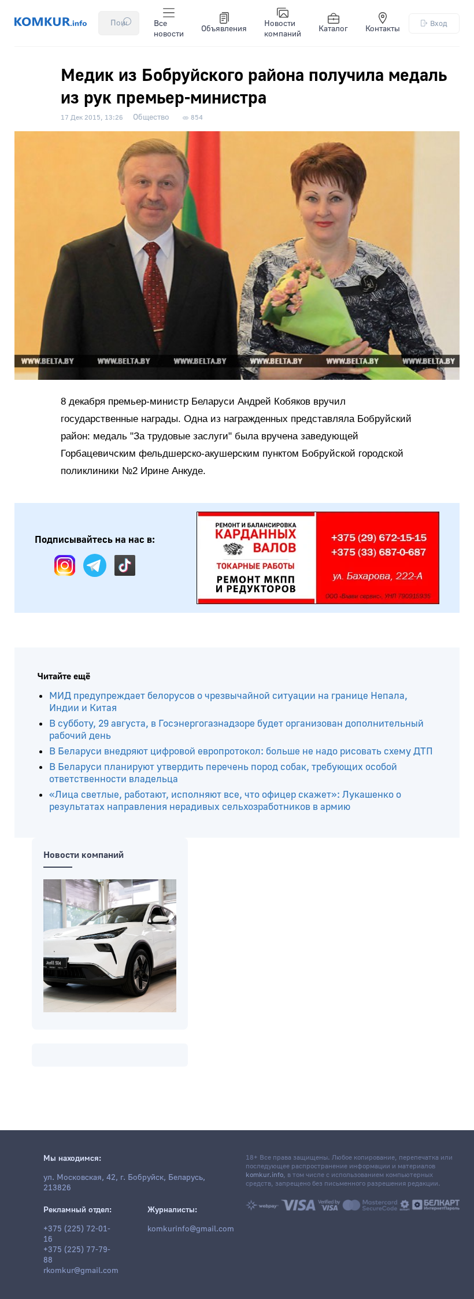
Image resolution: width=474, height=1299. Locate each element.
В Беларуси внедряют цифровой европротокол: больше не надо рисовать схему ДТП (241, 751)
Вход (438, 23)
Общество (151, 117)
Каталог (333, 29)
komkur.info (264, 1175)
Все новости (169, 28)
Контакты (382, 29)
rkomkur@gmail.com (80, 1270)
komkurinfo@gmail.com (190, 1229)
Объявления (224, 29)
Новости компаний (282, 28)
